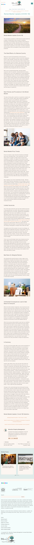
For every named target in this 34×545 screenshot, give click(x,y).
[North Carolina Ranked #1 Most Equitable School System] (17, 424)
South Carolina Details (5, 527)
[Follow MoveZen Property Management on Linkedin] (17, 438)
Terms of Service (9, 533)
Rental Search (4, 519)
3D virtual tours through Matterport (17, 112)
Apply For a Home (5, 522)
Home (10, 9)
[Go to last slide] (2, 464)
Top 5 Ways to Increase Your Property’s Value (24, 444)
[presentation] (8, 459)
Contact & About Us (5, 524)
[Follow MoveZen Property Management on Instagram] (13, 438)
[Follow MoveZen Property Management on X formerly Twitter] (11, 438)
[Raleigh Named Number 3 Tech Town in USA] (17, 417)
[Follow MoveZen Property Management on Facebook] (9, 438)
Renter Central (4, 520)
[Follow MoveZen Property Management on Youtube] (15, 438)
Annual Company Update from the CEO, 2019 (9, 444)
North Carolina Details (5, 529)
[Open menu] (32, 3)
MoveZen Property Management (16, 429)
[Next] (31, 464)
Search (22, 496)
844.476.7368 (3, 2)
